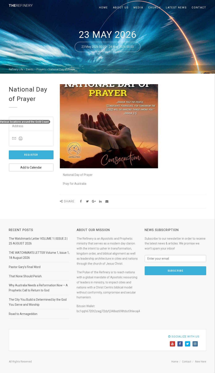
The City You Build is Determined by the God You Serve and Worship (38, 302)
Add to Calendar (31, 167)
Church (154, 7)
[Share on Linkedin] (100, 201)
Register (31, 154)
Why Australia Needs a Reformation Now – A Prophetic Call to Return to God (38, 288)
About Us (120, 7)
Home (103, 7)
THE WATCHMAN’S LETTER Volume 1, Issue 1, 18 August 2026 (39, 255)
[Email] (107, 201)
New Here (200, 361)
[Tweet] (87, 201)
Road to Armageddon (23, 314)
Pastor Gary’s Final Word (25, 267)
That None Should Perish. (25, 276)
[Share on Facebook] (81, 201)
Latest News (176, 7)
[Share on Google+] (94, 201)
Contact (199, 7)
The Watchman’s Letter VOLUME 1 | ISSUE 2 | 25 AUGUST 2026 (38, 241)
